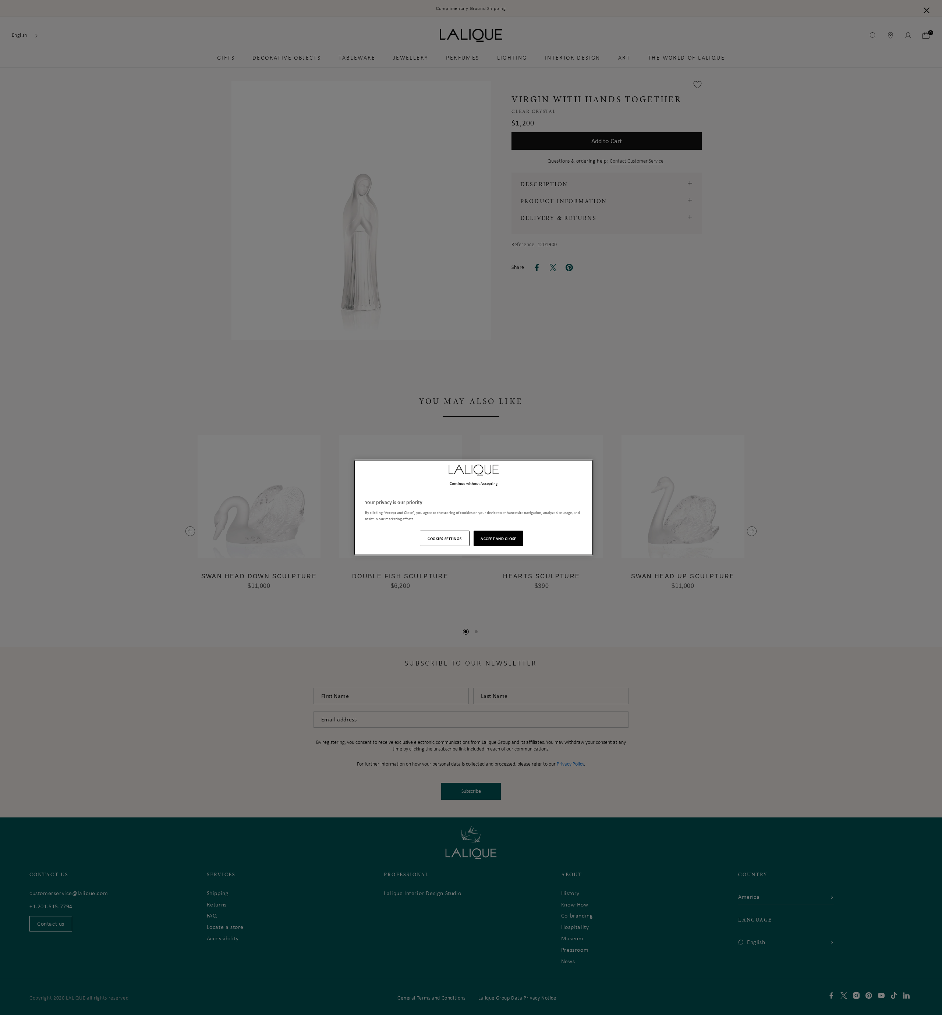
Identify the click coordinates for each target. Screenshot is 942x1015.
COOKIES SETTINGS (444, 538)
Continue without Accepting (474, 483)
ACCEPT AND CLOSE (498, 538)
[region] (473, 507)
